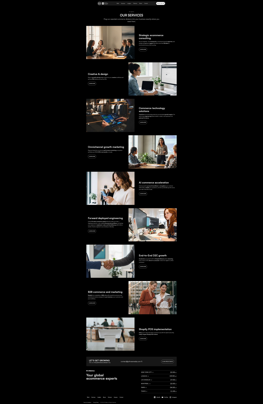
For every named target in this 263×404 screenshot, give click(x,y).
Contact (146, 3)
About (140, 3)
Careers (116, 397)
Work (118, 3)
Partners (135, 3)
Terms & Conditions (87, 402)
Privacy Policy (95, 402)
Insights (129, 3)
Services (123, 3)
